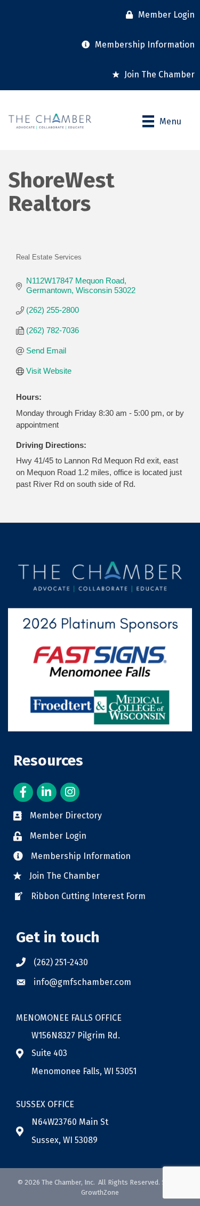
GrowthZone (100, 1192)
